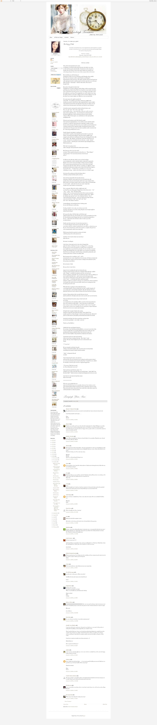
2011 (53, 452)
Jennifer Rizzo (55, 262)
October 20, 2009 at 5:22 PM (71, 459)
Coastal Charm (55, 363)
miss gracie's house (56, 237)
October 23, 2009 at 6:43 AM (71, 645)
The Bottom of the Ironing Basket (55, 400)
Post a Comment (68, 701)
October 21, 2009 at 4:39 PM (71, 567)
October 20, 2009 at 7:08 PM (71, 479)
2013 (53, 448)
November (55, 459)
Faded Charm (54, 337)
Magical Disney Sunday (56, 490)
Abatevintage (68, 494)
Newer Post (66, 704)
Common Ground (55, 112)
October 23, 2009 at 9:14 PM (71, 671)
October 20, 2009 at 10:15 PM (72, 512)
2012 (53, 450)
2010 (53, 454)
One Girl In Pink (55, 167)
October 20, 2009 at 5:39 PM (71, 468)
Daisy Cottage (54, 245)
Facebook (66, 37)
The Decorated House (55, 301)
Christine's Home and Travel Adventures (55, 140)
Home (51, 37)
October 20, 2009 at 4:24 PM (71, 431)
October (55, 461)
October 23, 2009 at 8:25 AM (71, 655)
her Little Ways (55, 121)
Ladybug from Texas (56, 184)
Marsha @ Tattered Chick (71, 409)
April (54, 523)
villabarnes (54, 291)
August (54, 515)
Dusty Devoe (68, 508)
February (55, 527)
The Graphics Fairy (56, 255)
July (54, 517)
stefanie (67, 650)
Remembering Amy (56, 473)
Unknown (68, 659)
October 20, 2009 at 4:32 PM (71, 441)
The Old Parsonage (70, 572)
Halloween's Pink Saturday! (56, 464)
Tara (53, 60)
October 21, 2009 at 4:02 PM (71, 559)
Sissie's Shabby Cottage (55, 193)
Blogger (83, 715)
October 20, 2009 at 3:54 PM (71, 419)
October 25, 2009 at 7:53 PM (71, 690)
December (55, 457)
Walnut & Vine (55, 211)
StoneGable (54, 252)
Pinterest (72, 37)
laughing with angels (54, 372)
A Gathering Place (55, 158)
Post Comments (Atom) (73, 706)
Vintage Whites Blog (56, 328)
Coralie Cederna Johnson (71, 675)
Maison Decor (55, 319)
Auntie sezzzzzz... (69, 538)
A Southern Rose (55, 228)
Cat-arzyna (54, 354)
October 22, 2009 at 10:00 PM (72, 612)
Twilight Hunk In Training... (56, 470)
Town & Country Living (55, 259)
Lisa (67, 473)
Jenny (67, 463)
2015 (53, 444)
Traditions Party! (56, 481)
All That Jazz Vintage (58, 37)
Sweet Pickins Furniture (54, 281)
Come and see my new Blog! (56, 503)
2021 (53, 440)
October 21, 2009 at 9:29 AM (71, 548)
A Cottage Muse (55, 220)
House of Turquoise (56, 390)
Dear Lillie (54, 277)
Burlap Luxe (54, 345)
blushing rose (68, 685)
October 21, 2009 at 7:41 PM (71, 581)
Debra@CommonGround (71, 553)
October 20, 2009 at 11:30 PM (72, 523)
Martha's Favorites (70, 436)
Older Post (105, 704)
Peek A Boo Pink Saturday (56, 500)
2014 (53, 446)
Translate (55, 71)
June (54, 519)
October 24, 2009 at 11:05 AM (72, 681)
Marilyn (67, 445)
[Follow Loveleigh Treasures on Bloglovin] (56, 75)
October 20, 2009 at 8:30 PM (71, 504)
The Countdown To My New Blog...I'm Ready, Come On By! (56, 508)
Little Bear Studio (55, 150)
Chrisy (67, 564)
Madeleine (68, 527)
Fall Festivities (56, 494)
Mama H (68, 424)
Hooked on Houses (55, 288)
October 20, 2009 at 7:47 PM (71, 490)
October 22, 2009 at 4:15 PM (71, 597)
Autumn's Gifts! (56, 487)
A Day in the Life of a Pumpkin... (56, 467)
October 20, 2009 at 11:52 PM (72, 533)
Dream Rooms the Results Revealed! (56, 485)
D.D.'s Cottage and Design (56, 381)
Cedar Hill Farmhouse (54, 285)
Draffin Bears (69, 585)
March (54, 525)
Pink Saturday (56, 475)
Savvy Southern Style (55, 310)
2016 (53, 442)
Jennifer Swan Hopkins (70, 625)
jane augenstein (69, 694)
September (55, 513)
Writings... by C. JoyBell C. (55, 130)
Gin (67, 516)
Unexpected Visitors (55, 497)
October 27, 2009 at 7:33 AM (71, 698)
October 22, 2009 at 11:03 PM (72, 621)
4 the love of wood (55, 268)
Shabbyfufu (54, 175)
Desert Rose (68, 617)
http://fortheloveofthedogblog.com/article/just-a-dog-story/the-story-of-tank (85, 56)
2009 (53, 456)
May (54, 521)
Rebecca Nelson (69, 602)
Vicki (67, 484)
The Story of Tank (56, 477)
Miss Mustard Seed (55, 265)
